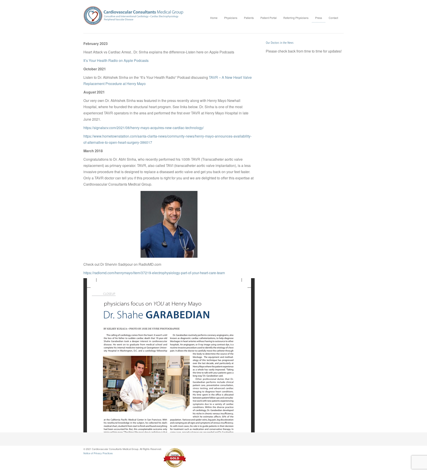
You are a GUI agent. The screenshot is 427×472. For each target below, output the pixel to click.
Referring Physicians (295, 18)
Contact (333, 18)
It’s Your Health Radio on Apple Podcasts (116, 60)
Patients (249, 18)
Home (214, 18)
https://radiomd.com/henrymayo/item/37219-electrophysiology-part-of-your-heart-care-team (154, 272)
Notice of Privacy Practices (98, 453)
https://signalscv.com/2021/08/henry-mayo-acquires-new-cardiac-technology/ (143, 127)
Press (318, 18)
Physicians (230, 18)
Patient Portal (268, 18)
